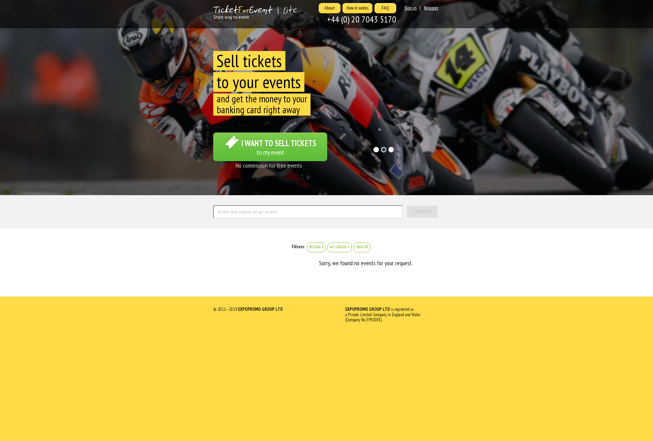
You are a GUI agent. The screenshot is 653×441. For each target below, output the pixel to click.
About (329, 7)
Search (422, 211)
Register (431, 7)
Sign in (410, 7)
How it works (357, 7)
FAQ (385, 7)
